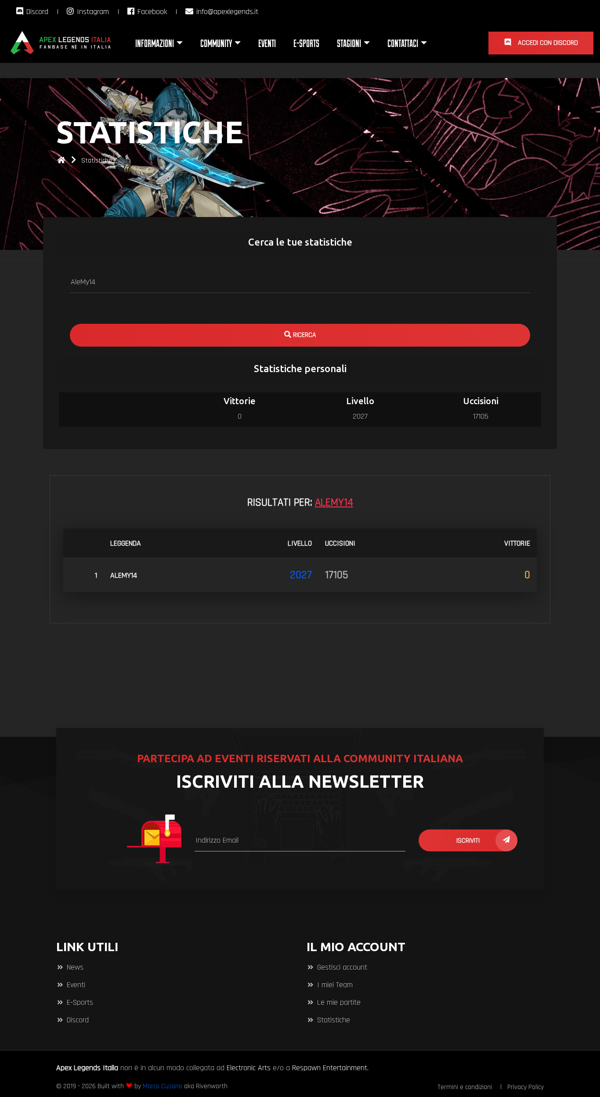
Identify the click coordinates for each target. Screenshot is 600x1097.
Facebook (151, 12)
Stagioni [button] (349, 43)
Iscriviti (468, 840)
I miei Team (334, 985)
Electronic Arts (249, 1068)
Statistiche (96, 160)
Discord (36, 12)
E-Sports (79, 1002)
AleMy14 (123, 575)
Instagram (92, 12)
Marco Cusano (162, 1086)
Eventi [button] (267, 43)
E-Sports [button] (306, 43)
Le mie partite (338, 1002)
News (74, 967)
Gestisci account (341, 967)
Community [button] (216, 43)
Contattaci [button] (402, 43)
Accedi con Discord (547, 42)
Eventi (75, 985)
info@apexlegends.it (226, 12)
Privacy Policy (525, 1087)
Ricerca (303, 335)
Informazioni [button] (154, 43)
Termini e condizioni (464, 1087)
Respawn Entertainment (329, 1068)
